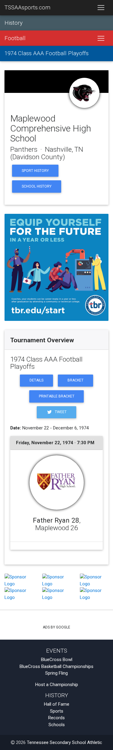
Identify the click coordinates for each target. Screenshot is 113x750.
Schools (57, 724)
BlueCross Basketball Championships (56, 666)
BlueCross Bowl (56, 659)
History (14, 23)
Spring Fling (56, 673)
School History (37, 186)
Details (36, 380)
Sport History (35, 171)
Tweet (60, 412)
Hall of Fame (56, 704)
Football (15, 38)
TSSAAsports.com (27, 7)
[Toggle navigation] (100, 7)
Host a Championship (56, 684)
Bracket (75, 380)
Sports (56, 711)
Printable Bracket (56, 396)
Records (56, 717)
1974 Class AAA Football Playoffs (47, 53)
